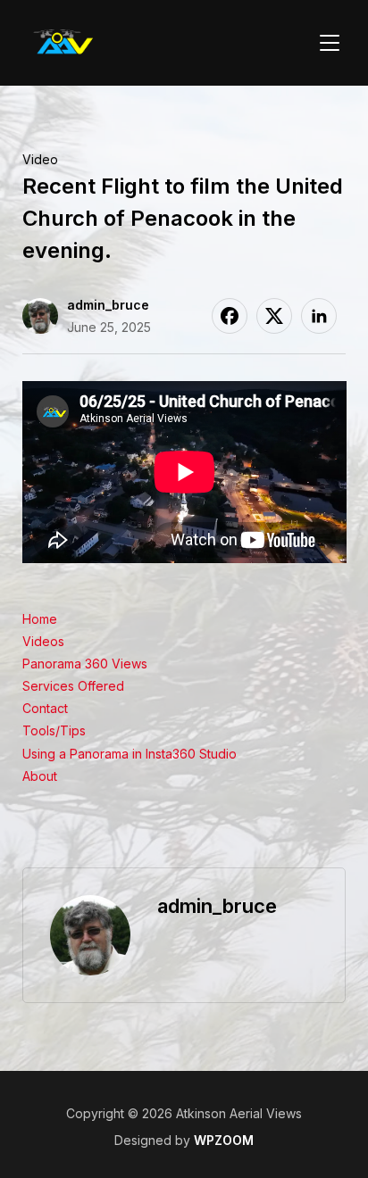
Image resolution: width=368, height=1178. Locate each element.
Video (40, 159)
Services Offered (73, 685)
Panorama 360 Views (84, 663)
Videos (43, 641)
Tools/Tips (54, 730)
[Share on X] (274, 316)
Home (39, 618)
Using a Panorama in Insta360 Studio (129, 753)
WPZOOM (224, 1140)
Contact (45, 708)
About (39, 776)
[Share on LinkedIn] (319, 316)
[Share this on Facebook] (229, 316)
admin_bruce (108, 304)
